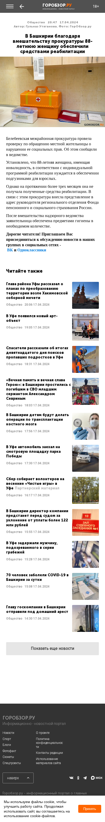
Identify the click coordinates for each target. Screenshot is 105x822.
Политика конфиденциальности (49, 743)
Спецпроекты (12, 763)
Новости (8, 733)
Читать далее (52, 295)
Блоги (7, 745)
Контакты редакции (49, 753)
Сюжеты (8, 757)
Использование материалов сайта (48, 761)
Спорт (7, 739)
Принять (89, 809)
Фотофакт (9, 751)
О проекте (42, 733)
